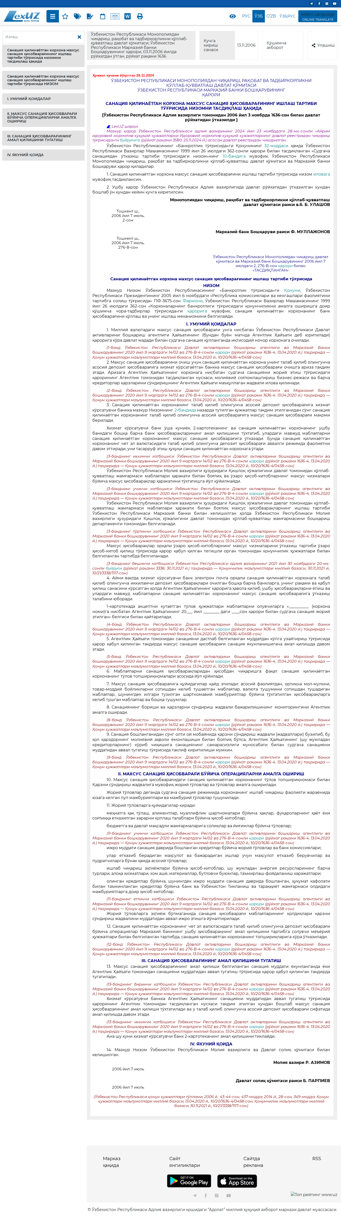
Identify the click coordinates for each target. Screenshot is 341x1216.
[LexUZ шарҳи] (90, 16)
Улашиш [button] (326, 45)
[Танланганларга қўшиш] (65, 16)
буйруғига (130, 140)
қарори (285, 266)
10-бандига (234, 156)
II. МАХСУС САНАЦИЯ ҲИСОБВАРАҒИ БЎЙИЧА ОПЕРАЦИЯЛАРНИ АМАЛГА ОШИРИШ (42, 117)
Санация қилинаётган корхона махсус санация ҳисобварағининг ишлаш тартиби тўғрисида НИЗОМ (43, 80)
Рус (246, 16)
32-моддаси (276, 145)
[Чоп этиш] (140, 16)
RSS (316, 1158)
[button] (43, 56)
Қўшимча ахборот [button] (276, 45)
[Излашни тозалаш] (79, 37)
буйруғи (114, 568)
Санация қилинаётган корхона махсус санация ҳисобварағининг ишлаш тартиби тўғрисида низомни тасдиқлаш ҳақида (43, 56)
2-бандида (185, 410)
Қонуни (292, 290)
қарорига (197, 311)
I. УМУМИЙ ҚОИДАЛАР (29, 99)
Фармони (193, 301)
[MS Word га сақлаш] (127, 16)
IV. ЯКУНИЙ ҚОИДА (25, 155)
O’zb (271, 16)
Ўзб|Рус (287, 16)
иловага (321, 174)
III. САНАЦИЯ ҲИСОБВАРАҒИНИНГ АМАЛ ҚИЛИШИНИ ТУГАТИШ (39, 138)
